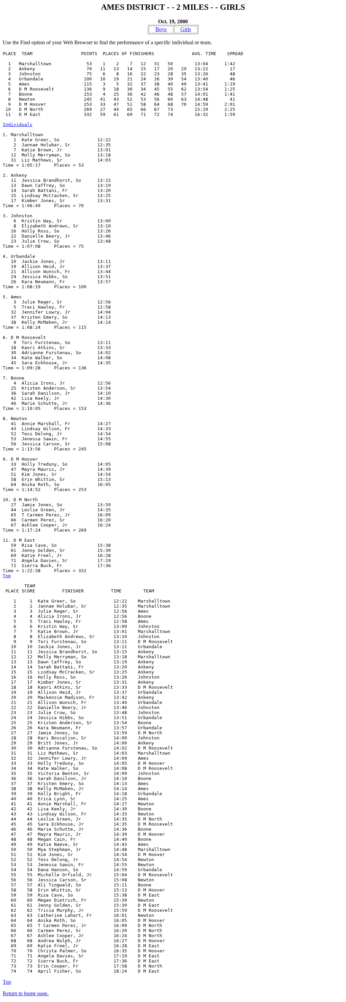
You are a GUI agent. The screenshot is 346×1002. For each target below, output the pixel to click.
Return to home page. (26, 993)
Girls (185, 29)
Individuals (17, 124)
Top (7, 575)
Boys (161, 29)
